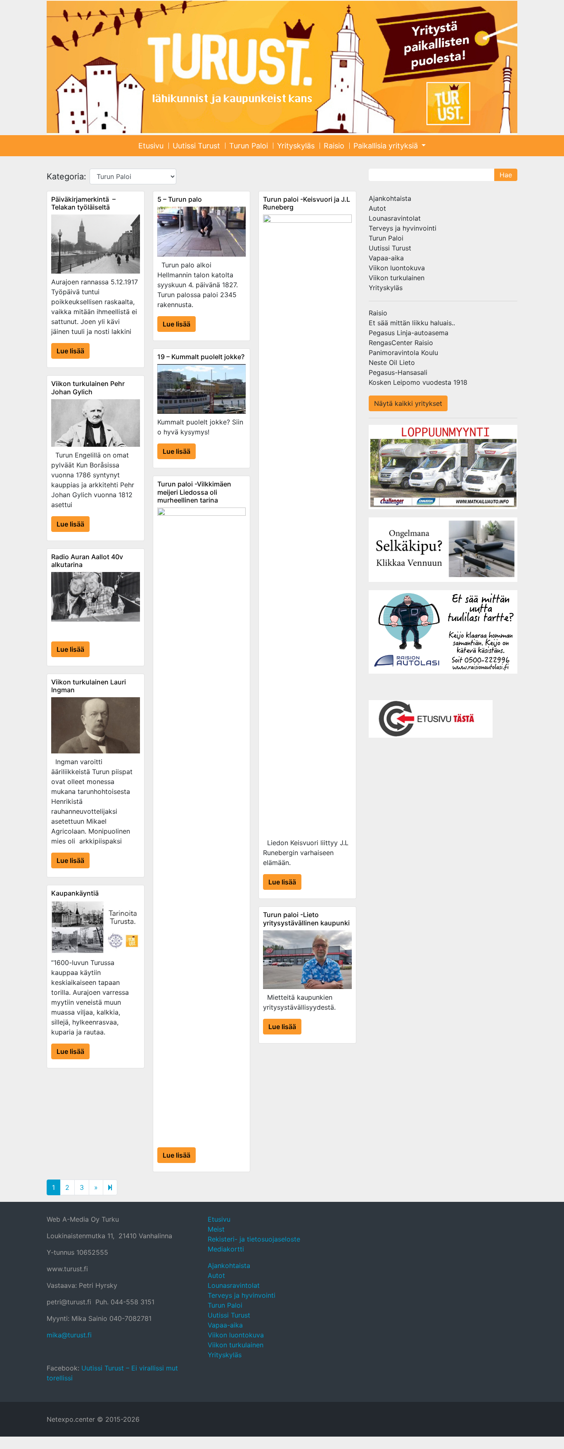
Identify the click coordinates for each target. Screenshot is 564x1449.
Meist (216, 1229)
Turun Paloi (248, 145)
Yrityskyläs (296, 145)
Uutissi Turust (196, 145)
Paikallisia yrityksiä (386, 145)
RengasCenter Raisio (401, 342)
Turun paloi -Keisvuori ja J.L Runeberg (306, 203)
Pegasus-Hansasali (398, 372)
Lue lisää (70, 351)
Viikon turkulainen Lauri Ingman (88, 686)
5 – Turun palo (179, 199)
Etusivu (151, 145)
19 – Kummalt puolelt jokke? (200, 357)
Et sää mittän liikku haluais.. (412, 323)
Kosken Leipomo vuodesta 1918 (418, 382)
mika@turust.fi (69, 1335)
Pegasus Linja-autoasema (408, 333)
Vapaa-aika (386, 258)
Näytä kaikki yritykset (408, 403)
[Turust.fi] (282, 67)
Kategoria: (66, 176)
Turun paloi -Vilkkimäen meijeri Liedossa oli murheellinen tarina (194, 492)
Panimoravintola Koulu (403, 352)
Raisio (334, 145)
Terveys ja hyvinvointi (402, 228)
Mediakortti (226, 1249)
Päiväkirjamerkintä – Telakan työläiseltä (83, 203)
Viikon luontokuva (397, 268)
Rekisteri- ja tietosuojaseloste (254, 1239)
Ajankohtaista (390, 198)
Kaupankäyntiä (75, 893)
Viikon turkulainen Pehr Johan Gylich (88, 387)
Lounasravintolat (395, 218)
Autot (377, 208)
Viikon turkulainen (396, 278)
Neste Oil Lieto (392, 362)
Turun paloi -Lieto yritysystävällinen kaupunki (306, 918)
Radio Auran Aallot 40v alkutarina (87, 561)
